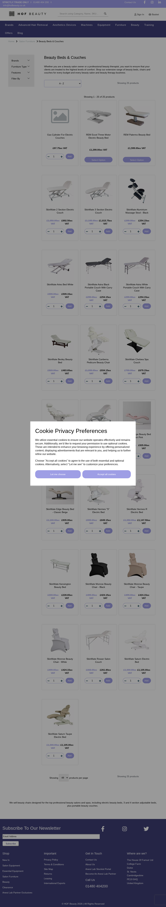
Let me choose (57, 474)
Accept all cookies (106, 474)
